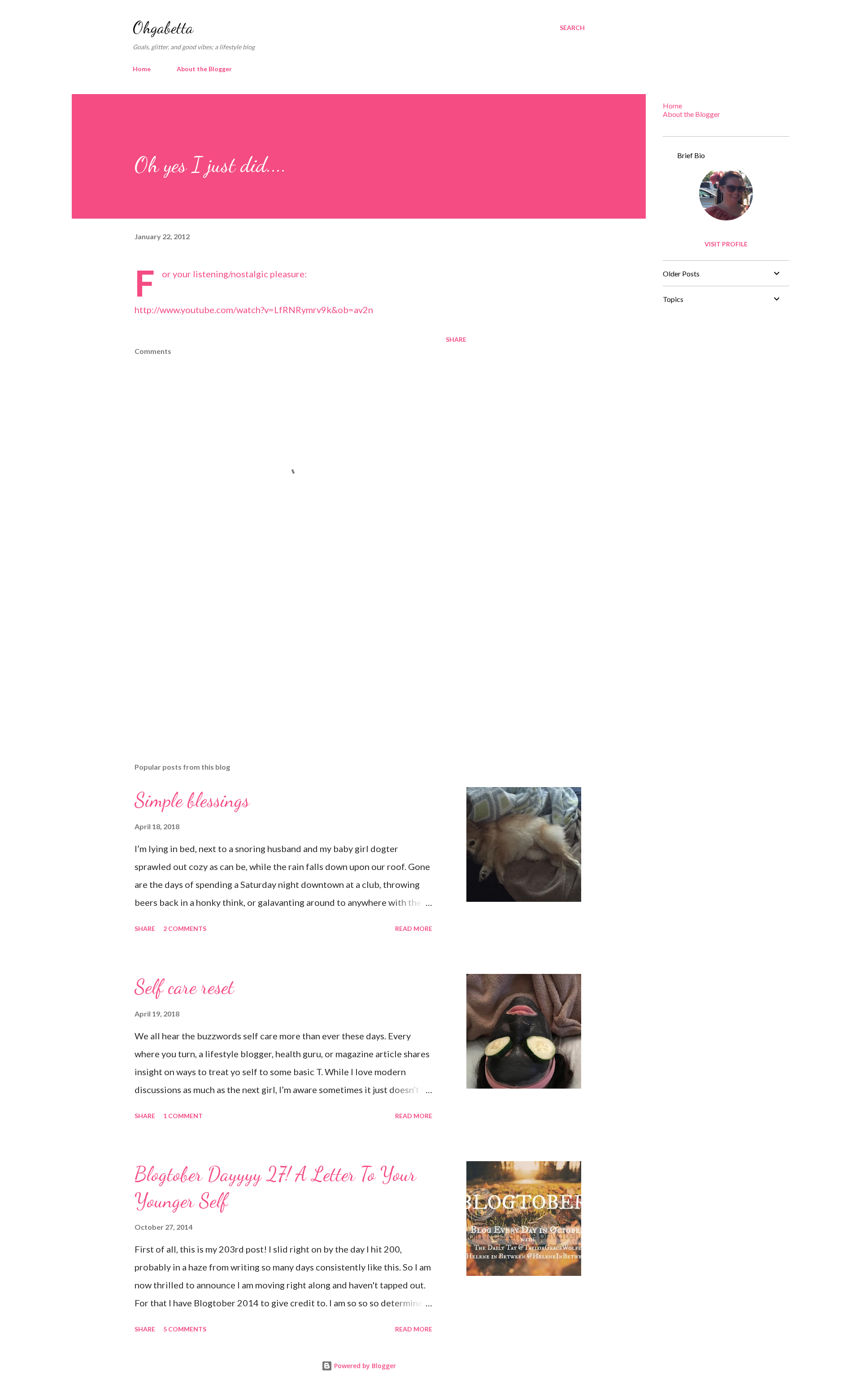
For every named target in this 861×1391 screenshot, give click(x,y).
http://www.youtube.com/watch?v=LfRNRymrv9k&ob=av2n (254, 309)
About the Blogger (204, 69)
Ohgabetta (163, 27)
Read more (413, 928)
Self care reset (184, 987)
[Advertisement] (286, 651)
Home (142, 69)
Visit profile (726, 244)
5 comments (184, 1329)
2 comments (184, 928)
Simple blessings (192, 800)
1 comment (183, 1116)
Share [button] (456, 339)
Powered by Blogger (364, 1365)
